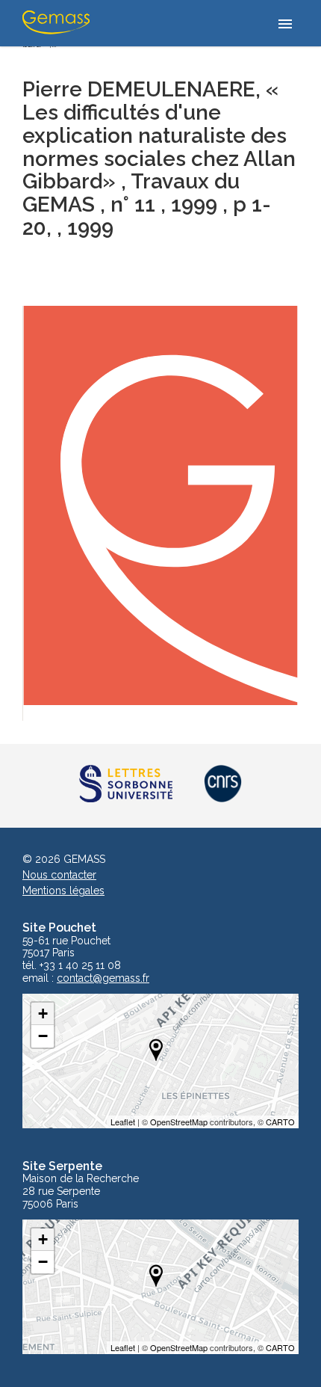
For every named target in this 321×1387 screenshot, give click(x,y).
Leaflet (122, 1122)
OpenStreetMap (179, 1122)
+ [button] (43, 1013)
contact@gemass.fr (103, 978)
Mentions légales (63, 891)
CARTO (280, 1122)
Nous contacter (59, 875)
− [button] (43, 1036)
